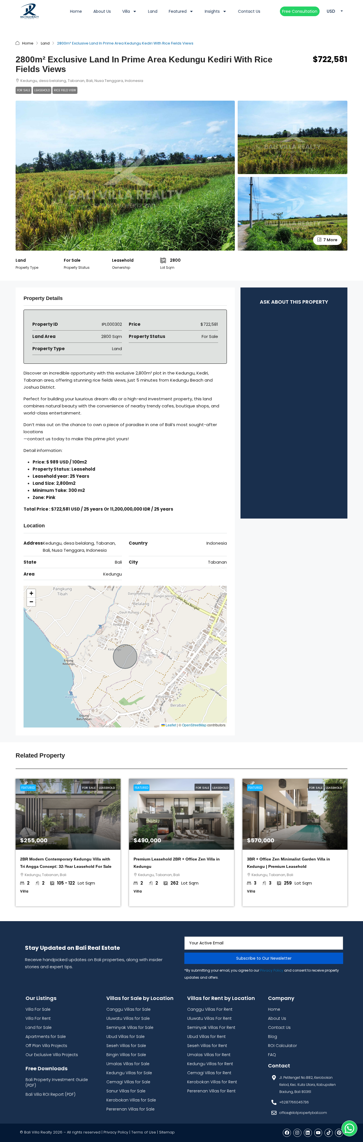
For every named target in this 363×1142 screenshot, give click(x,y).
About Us (102, 11)
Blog (272, 1036)
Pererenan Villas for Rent (211, 1091)
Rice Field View (65, 90)
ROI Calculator (282, 1045)
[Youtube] (318, 1133)
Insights (212, 11)
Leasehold (42, 90)
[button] (31, 593)
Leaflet (170, 724)
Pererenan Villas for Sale (130, 1109)
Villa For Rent (38, 1018)
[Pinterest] (339, 1133)
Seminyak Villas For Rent (211, 1027)
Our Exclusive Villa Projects (52, 1055)
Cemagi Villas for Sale (128, 1082)
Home (76, 11)
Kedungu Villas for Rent (210, 1064)
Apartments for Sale (46, 1036)
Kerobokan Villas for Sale (131, 1100)
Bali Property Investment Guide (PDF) (57, 1082)
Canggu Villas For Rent (210, 1009)
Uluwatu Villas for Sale (128, 1018)
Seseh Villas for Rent (207, 1045)
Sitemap (167, 1132)
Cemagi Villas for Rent (209, 1073)
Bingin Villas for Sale (126, 1055)
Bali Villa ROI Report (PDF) (50, 1094)
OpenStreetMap (194, 724)
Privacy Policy (271, 970)
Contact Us (249, 11)
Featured (178, 11)
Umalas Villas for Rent (209, 1055)
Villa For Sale (38, 1009)
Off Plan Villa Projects (46, 1045)
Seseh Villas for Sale (126, 1045)
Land (152, 11)
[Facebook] (287, 1133)
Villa (126, 11)
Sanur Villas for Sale (125, 1091)
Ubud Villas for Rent (206, 1036)
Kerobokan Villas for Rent (212, 1082)
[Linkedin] (308, 1133)
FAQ (272, 1055)
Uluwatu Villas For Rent (209, 1018)
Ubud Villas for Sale (125, 1036)
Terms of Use (143, 1132)
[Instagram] (297, 1133)
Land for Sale (39, 1027)
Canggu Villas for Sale (128, 1009)
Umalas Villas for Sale (127, 1064)
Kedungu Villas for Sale (129, 1073)
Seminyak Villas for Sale (129, 1027)
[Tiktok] (328, 1133)
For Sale (23, 90)
